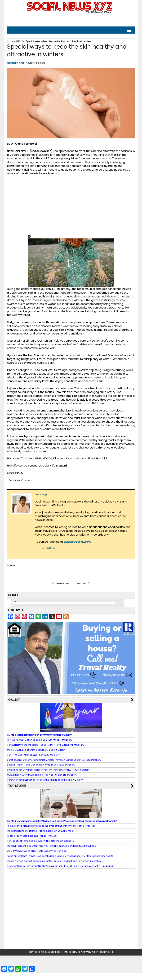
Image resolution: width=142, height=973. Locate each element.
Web (47, 548)
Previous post (62, 583)
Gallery (14, 700)
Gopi (21, 63)
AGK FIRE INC (53, 952)
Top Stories (17, 786)
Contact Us (107, 952)
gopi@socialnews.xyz (77, 542)
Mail (43, 548)
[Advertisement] (71, 19)
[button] (29, 236)
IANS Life (19, 41)
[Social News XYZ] (69, 12)
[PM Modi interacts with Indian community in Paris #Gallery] (71, 730)
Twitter (52, 548)
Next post (81, 583)
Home (10, 41)
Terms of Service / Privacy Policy (80, 952)
